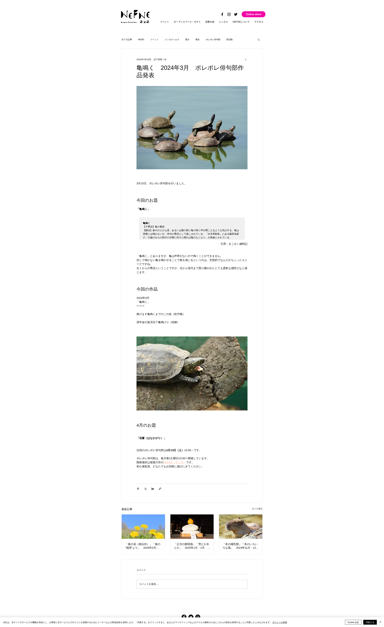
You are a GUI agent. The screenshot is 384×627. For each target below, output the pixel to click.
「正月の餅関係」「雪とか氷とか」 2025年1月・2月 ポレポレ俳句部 (192, 546)
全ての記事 (127, 39)
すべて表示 (257, 509)
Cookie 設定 (353, 622)
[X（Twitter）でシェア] (145, 488)
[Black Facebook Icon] (222, 14)
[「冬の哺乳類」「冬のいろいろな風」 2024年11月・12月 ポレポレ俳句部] (240, 526)
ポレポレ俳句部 (213, 39)
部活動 (229, 39)
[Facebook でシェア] (137, 488)
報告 (197, 39)
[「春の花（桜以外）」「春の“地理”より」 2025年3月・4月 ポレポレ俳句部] (143, 526)
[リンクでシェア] (160, 488)
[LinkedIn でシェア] (152, 488)
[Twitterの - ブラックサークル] (190, 617)
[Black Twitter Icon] (236, 14)
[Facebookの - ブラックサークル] (184, 617)
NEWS (141, 39)
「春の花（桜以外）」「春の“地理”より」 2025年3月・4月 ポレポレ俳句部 (142, 546)
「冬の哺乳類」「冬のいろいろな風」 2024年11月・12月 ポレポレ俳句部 (241, 546)
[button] (258, 39)
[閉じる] (380, 622)
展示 (187, 39)
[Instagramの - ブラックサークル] (197, 617)
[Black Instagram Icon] (229, 14)
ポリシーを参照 (279, 622)
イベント (154, 39)
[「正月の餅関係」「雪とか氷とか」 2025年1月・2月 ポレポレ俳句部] (192, 526)
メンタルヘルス (172, 39)
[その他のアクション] (246, 59)
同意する (370, 622)
